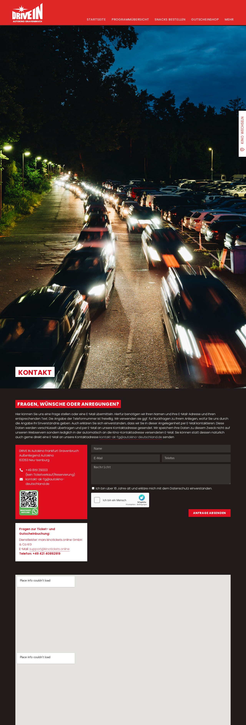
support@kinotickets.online (49, 549)
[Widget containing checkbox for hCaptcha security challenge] (120, 500)
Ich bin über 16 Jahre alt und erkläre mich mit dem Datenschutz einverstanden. (154, 488)
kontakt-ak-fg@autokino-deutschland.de (130, 437)
